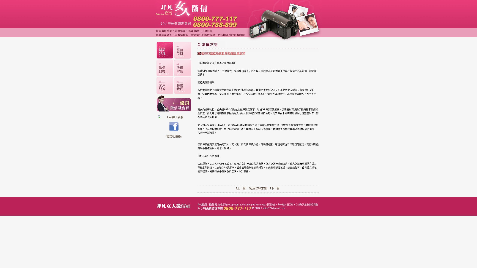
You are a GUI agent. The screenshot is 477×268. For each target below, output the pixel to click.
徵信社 (213, 204)
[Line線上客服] (174, 117)
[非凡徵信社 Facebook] (174, 130)
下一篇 (275, 188)
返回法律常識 (258, 188)
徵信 (205, 204)
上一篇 (241, 188)
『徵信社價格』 (174, 136)
